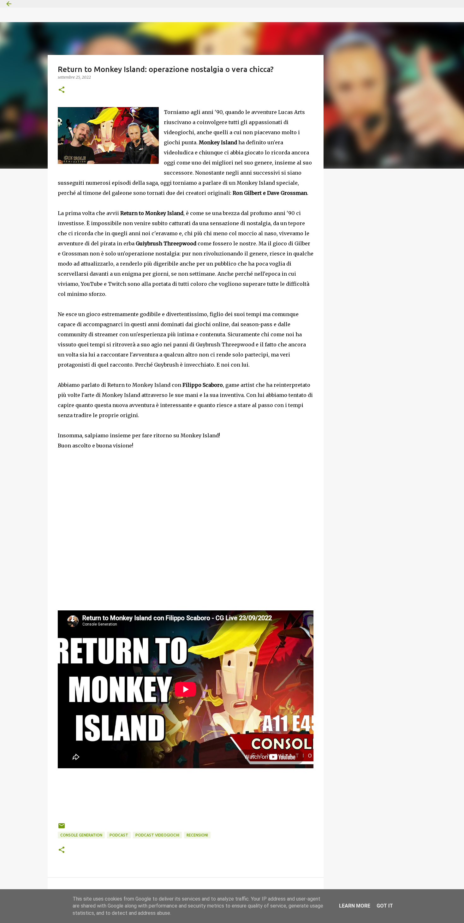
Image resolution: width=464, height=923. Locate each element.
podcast (119, 835)
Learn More (354, 906)
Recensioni (197, 835)
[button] (61, 90)
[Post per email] (61, 828)
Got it (385, 906)
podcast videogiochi (157, 835)
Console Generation (81, 835)
